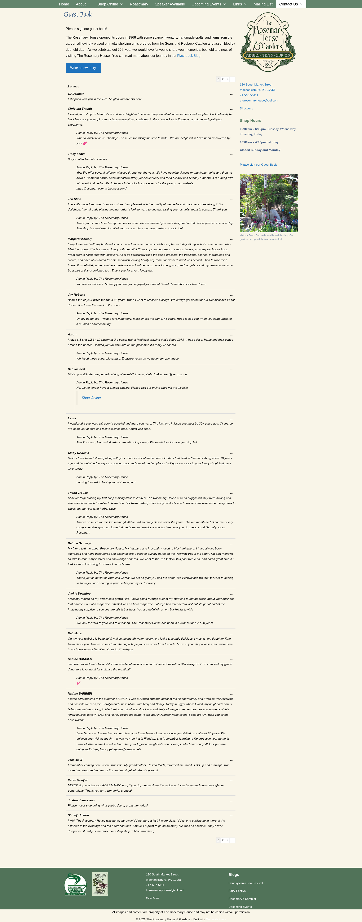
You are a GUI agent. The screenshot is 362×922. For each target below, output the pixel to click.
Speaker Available (170, 4)
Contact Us (288, 4)
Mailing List (263, 4)
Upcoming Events (206, 4)
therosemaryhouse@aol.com (259, 100)
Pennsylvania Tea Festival (246, 883)
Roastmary (139, 4)
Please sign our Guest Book (258, 164)
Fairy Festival (237, 890)
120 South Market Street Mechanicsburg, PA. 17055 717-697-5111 (257, 90)
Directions (246, 108)
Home (64, 4)
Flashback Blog (188, 55)
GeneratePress (216, 919)
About (81, 4)
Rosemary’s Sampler (242, 898)
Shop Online (107, 4)
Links (237, 4)
